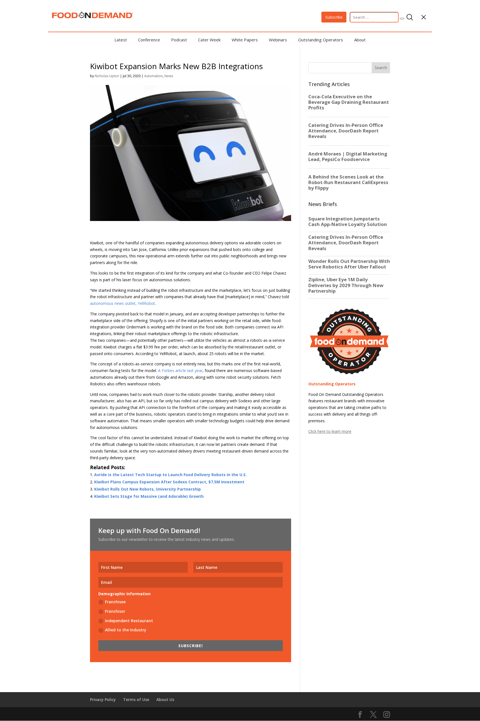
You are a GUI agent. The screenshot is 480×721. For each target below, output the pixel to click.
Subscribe (333, 17)
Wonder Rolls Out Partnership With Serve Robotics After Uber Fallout (349, 264)
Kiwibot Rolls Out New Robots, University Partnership (147, 489)
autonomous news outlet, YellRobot (122, 303)
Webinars (278, 39)
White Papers (245, 39)
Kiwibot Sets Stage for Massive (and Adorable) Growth (149, 496)
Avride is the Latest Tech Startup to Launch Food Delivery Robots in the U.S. (170, 474)
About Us (165, 699)
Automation (153, 76)
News (168, 76)
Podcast (179, 39)
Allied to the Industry (125, 629)
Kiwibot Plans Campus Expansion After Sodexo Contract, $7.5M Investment (169, 481)
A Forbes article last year (180, 370)
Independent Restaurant (129, 620)
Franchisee (115, 601)
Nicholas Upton (107, 76)
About (360, 39)
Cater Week (209, 39)
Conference (149, 39)
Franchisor (115, 611)
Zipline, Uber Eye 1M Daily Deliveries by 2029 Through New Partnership (345, 285)
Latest (120, 39)
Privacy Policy (103, 699)
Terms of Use (136, 699)
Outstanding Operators (320, 39)
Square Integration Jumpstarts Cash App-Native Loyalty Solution (347, 221)
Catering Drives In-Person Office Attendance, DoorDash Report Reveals (345, 242)
